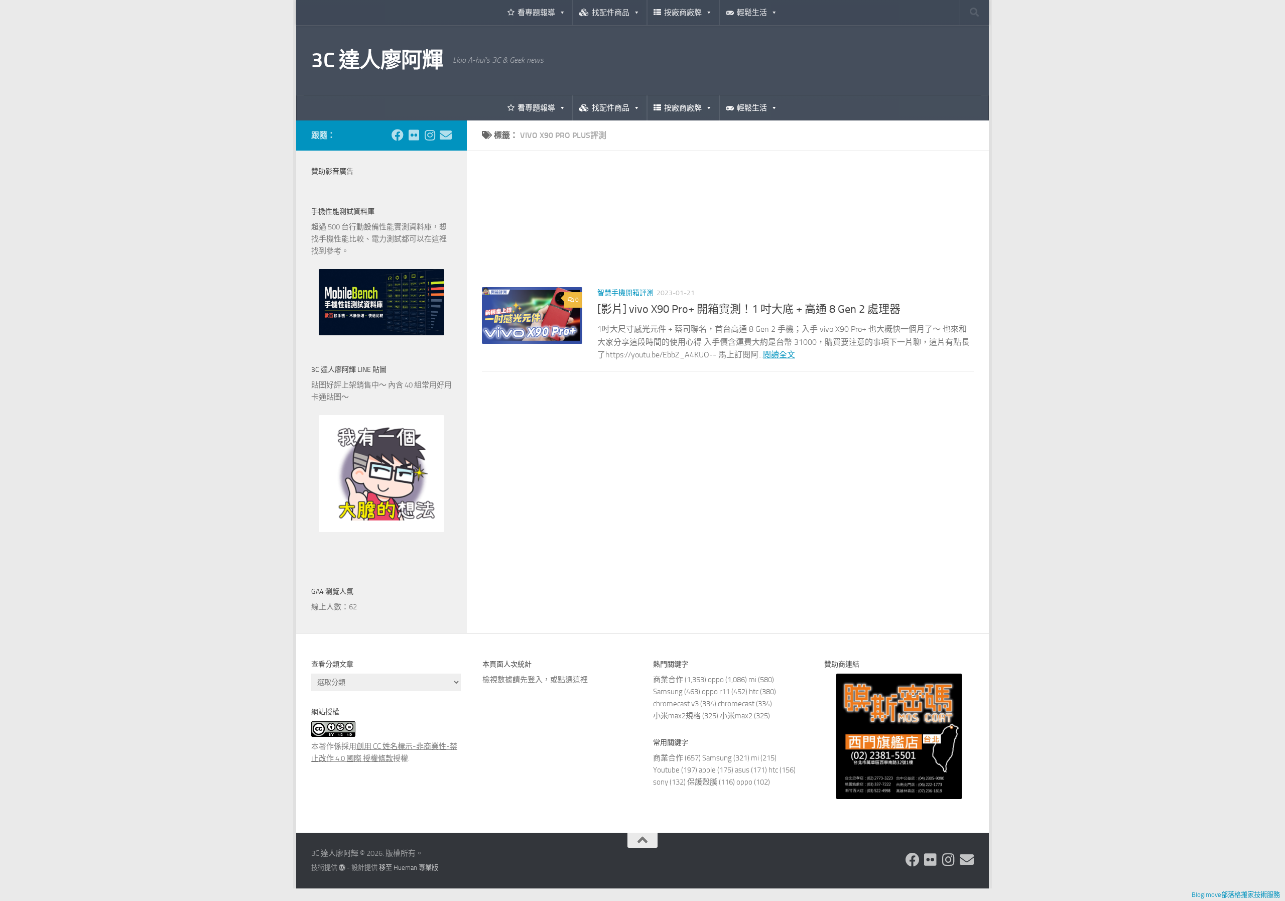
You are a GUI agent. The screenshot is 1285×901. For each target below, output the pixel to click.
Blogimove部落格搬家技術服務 (1236, 894)
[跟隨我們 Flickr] (414, 135)
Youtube (666, 770)
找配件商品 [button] (610, 12)
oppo (716, 679)
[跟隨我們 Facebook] (398, 135)
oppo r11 (716, 691)
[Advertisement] (728, 226)
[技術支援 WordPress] (342, 867)
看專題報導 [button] (536, 12)
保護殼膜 (702, 782)
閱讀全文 (779, 354)
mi (752, 679)
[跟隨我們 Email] (446, 135)
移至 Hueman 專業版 (408, 867)
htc (753, 691)
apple (707, 770)
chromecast (736, 703)
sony (660, 782)
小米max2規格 (677, 715)
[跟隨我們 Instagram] (430, 135)
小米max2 (736, 715)
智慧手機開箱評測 (625, 293)
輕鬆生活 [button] (752, 12)
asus (742, 770)
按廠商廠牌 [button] (683, 12)
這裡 (580, 679)
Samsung (668, 691)
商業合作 (668, 679)
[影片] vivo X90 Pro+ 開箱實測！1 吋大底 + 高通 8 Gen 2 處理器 (749, 309)
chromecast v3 (676, 703)
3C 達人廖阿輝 (377, 60)
